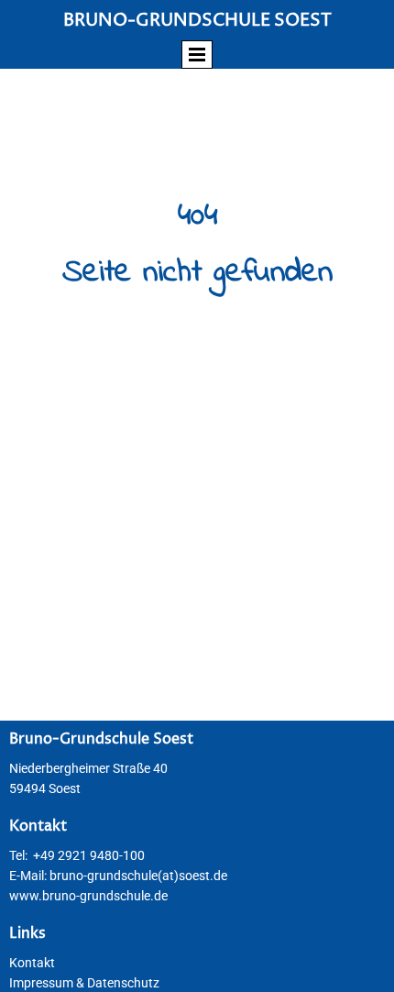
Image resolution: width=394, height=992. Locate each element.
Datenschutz (123, 982)
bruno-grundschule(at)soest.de (138, 875)
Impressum (41, 982)
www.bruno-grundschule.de (88, 895)
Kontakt (32, 962)
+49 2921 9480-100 (89, 855)
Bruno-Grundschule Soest (197, 20)
